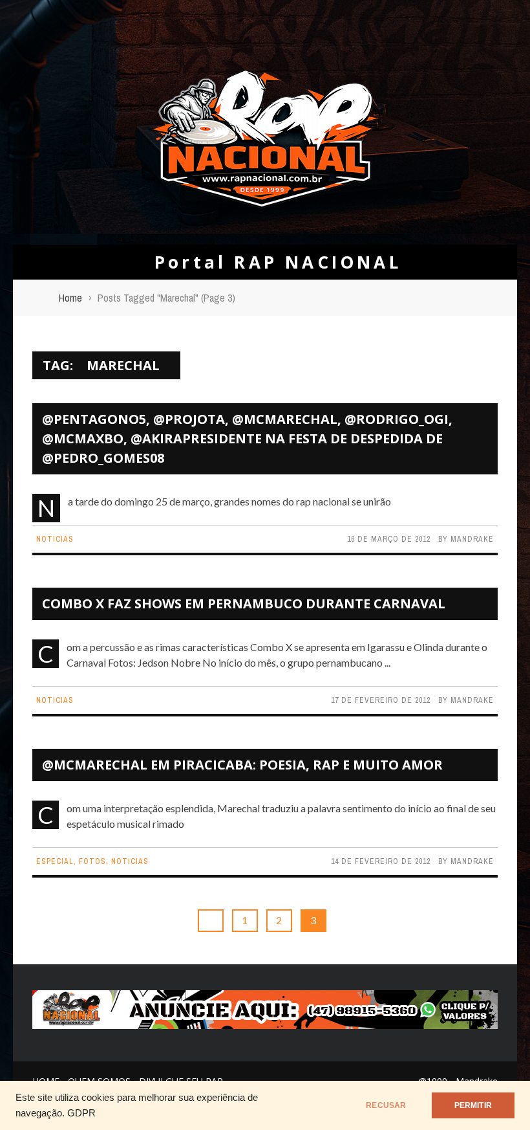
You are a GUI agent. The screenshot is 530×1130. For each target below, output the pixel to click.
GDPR (81, 1113)
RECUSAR (386, 1105)
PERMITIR (473, 1105)
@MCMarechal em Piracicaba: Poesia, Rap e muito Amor (242, 764)
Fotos (92, 861)
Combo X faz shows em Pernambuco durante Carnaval (243, 603)
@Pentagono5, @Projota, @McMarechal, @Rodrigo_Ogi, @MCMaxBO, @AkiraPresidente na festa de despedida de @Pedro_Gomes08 (247, 438)
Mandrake (472, 539)
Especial (55, 861)
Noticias (55, 539)
